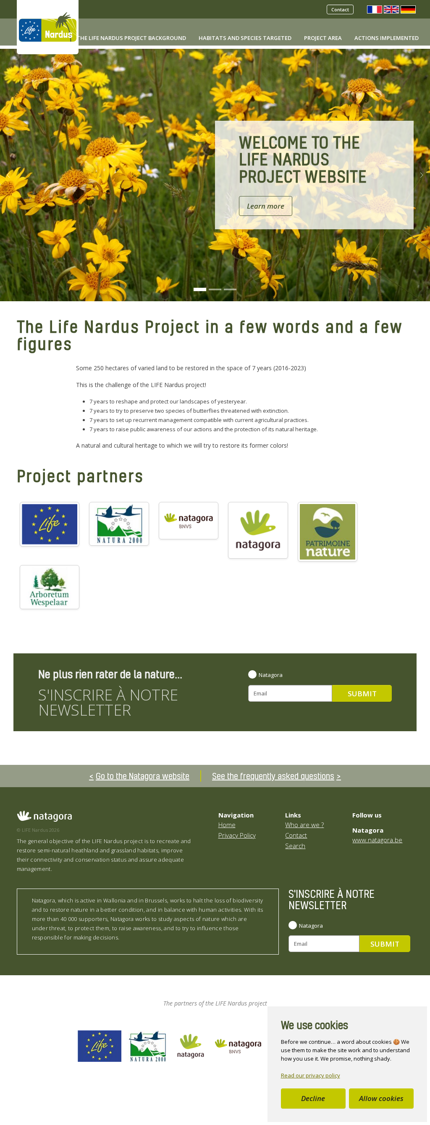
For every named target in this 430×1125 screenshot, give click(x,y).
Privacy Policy (237, 835)
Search (295, 845)
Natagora (271, 675)
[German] (408, 9)
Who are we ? (304, 824)
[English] (391, 9)
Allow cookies (381, 1098)
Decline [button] (313, 1098)
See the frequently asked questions (273, 775)
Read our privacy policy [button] (310, 1075)
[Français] (374, 9)
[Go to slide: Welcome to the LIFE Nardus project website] (200, 289)
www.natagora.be (377, 840)
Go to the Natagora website (142, 775)
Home (227, 824)
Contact (340, 9)
